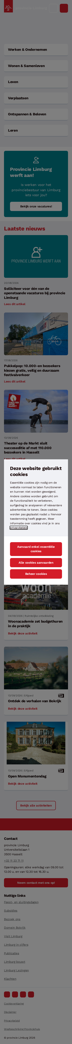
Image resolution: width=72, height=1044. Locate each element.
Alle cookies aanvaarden (36, 562)
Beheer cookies (36, 574)
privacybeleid (18, 527)
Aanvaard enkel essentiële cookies (36, 549)
